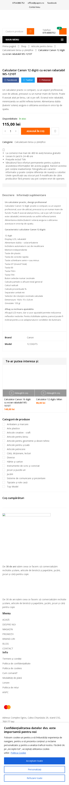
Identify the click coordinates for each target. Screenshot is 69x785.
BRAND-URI (8, 638)
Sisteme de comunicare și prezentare (26, 478)
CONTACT (7, 648)
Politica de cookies (12, 668)
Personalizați (34, 769)
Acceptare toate (34, 760)
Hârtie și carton (15, 461)
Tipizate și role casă (17, 482)
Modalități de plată (12, 677)
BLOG (5, 643)
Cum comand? (9, 673)
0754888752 (49, 32)
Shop (23, 46)
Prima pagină (9, 46)
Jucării (10, 474)
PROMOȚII (7, 634)
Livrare (5, 682)
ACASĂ (5, 619)
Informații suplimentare (31, 195)
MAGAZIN (7, 629)
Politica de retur (10, 687)
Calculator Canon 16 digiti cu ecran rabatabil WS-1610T (17, 402)
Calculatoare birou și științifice (17, 50)
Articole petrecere (16, 449)
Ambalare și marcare (17, 424)
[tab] (8, 195)
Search (30, 31)
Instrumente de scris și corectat (23, 465)
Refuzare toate (34, 778)
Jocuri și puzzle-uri (16, 469)
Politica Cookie (18, 752)
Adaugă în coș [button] (21, 393)
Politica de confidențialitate (16, 663)
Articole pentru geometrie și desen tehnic (28, 440)
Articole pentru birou (41, 46)
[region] (34, 754)
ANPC (5, 692)
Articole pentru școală (18, 445)
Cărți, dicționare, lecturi (19, 453)
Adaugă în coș (35, 131)
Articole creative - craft (18, 432)
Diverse (11, 457)
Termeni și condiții (11, 658)
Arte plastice (13, 428)
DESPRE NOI (9, 624)
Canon (30, 337)
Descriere (8, 195)
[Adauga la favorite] (55, 131)
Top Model (12, 486)
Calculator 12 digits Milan (49, 399)
